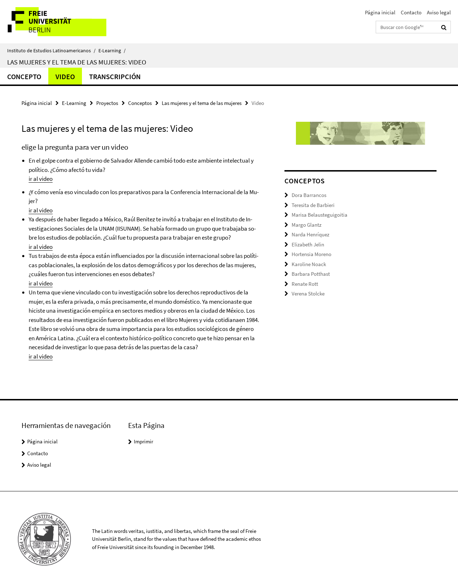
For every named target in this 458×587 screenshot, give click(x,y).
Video (65, 76)
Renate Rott (305, 283)
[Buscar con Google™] (443, 27)
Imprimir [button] (143, 441)
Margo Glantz (306, 224)
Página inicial (380, 12)
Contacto (411, 12)
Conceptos (140, 103)
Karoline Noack (309, 264)
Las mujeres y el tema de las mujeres (202, 103)
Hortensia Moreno (311, 254)
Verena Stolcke (308, 293)
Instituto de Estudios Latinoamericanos (51, 50)
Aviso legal (439, 12)
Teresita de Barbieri (313, 205)
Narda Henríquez (310, 234)
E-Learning (112, 50)
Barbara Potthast (311, 273)
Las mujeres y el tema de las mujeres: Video (76, 62)
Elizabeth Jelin (308, 244)
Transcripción (115, 76)
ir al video (41, 179)
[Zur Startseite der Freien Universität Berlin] (60, 21)
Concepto (24, 76)
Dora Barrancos (309, 195)
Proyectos (107, 103)
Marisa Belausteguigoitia (319, 214)
